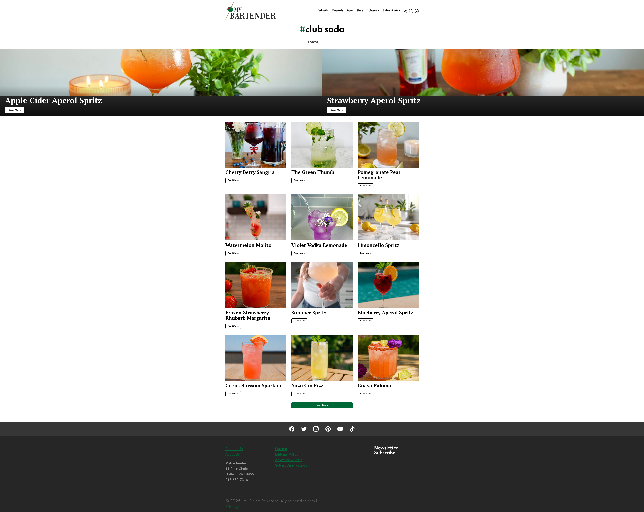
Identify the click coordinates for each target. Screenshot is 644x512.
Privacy (232, 507)
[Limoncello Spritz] (388, 217)
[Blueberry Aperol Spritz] (388, 285)
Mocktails (337, 10)
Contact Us (234, 449)
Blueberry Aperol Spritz (385, 312)
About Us (232, 454)
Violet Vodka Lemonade (319, 245)
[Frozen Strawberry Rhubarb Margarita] (255, 285)
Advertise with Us (288, 460)
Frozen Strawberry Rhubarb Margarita (247, 315)
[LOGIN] (417, 11)
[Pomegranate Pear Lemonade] (388, 145)
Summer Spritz (309, 312)
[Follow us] (405, 11)
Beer (350, 10)
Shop (360, 10)
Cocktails (322, 10)
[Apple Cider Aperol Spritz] (161, 82)
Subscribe (373, 10)
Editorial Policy (286, 454)
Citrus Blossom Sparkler (253, 385)
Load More (322, 405)
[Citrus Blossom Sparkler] (255, 358)
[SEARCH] (411, 11)
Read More (233, 180)
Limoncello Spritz (378, 245)
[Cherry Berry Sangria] (255, 145)
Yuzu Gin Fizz (307, 385)
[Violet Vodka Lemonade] (322, 217)
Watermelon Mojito (248, 245)
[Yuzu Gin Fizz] (322, 358)
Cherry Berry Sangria (250, 172)
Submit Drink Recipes (291, 465)
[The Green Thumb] (322, 145)
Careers (281, 449)
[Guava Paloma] (388, 358)
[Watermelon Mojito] (255, 217)
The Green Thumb (312, 172)
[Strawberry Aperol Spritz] (483, 82)
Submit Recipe (391, 10)
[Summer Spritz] (322, 285)
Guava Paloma (374, 385)
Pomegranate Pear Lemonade (379, 175)
